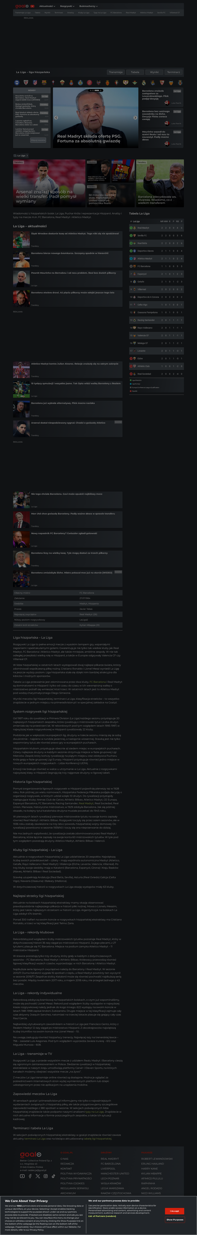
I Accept (174, 1211)
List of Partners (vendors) (102, 1216)
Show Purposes (175, 1219)
